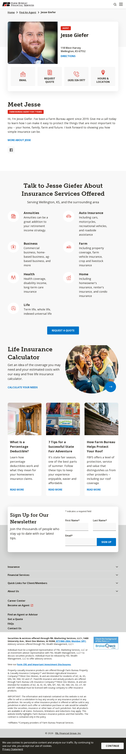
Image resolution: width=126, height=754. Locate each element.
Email (69, 535)
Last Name (100, 520)
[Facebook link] (11, 149)
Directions (68, 56)
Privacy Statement (12, 749)
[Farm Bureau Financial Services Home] (18, 4)
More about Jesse (19, 140)
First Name (72, 520)
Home (11, 12)
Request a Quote (63, 330)
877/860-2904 (62, 641)
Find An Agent (27, 12)
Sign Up (106, 542)
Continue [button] (112, 746)
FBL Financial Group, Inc (68, 733)
